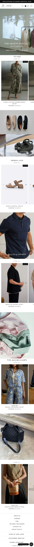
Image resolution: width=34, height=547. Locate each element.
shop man (24, 50)
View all (17, 59)
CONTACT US (17, 526)
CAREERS (17, 518)
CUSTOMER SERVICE (17, 538)
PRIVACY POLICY (17, 529)
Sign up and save (16, 534)
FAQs (17, 521)
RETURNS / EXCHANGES (17, 524)
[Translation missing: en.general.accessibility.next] (26, 80)
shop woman (11, 50)
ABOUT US (17, 516)
